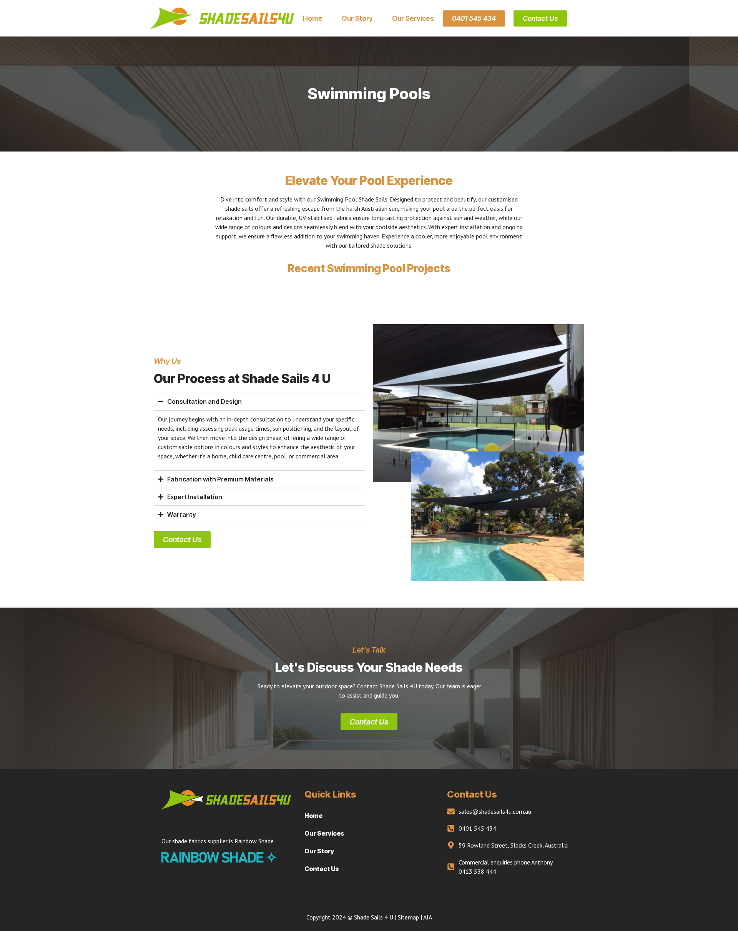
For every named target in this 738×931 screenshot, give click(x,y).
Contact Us (321, 869)
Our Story (357, 18)
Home (312, 18)
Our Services (413, 18)
